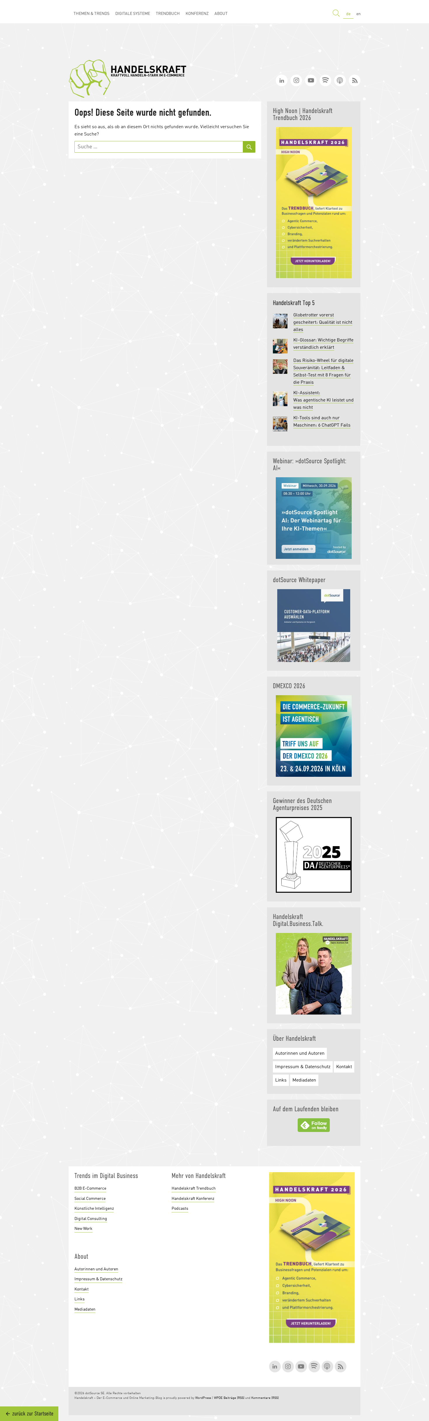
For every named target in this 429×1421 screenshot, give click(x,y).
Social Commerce (90, 1199)
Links (281, 1080)
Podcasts (180, 1209)
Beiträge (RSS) (234, 1398)
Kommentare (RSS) (265, 1398)
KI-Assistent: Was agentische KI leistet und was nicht (323, 400)
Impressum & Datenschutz (302, 1067)
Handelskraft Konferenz (193, 1199)
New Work (83, 1229)
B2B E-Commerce (90, 1188)
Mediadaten (304, 1080)
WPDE (218, 1398)
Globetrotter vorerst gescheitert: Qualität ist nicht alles (322, 322)
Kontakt (344, 1067)
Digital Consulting (90, 1219)
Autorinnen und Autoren (300, 1053)
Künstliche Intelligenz (94, 1209)
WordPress (203, 1398)
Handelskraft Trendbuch (194, 1188)
